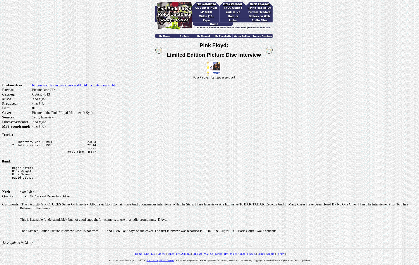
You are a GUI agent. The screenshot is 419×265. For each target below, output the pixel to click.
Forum (280, 253)
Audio (271, 253)
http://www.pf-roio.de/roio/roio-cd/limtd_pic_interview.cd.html (75, 85)
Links (218, 253)
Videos (161, 253)
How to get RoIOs (234, 253)
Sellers (261, 253)
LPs (153, 253)
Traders (251, 253)
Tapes (170, 253)
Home (138, 253)
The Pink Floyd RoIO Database (160, 260)
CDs (146, 253)
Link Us (197, 253)
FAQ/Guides (183, 253)
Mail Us (208, 253)
